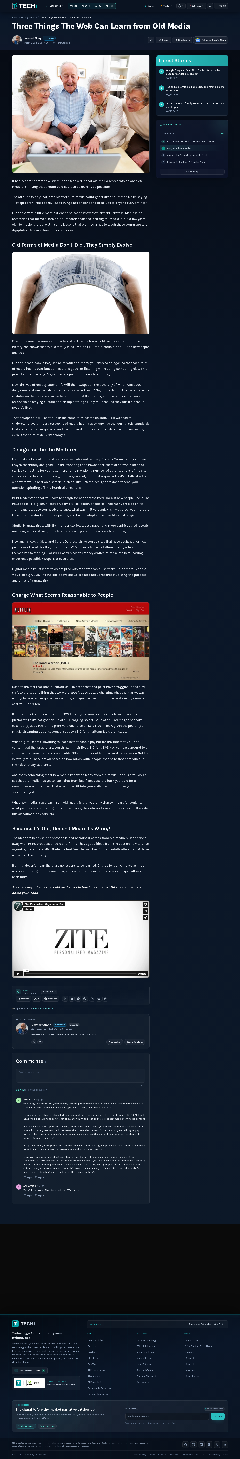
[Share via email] (99, 999)
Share (165, 40)
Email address (131, 1409)
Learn (151, 6)
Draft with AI (50, 991)
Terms (152, 1454)
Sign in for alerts (135, 1042)
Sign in (222, 6)
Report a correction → (43, 1008)
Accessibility (214, 1454)
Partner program (47, 1426)
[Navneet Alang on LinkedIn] (40, 1041)
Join (219, 1416)
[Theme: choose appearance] (181, 6)
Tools (166, 6)
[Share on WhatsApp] (85, 999)
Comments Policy (190, 1454)
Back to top (193, 171)
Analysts (86, 6)
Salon (118, 459)
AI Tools (109, 6)
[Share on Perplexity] (72, 999)
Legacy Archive (29, 17)
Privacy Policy (140, 1454)
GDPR (225, 1454)
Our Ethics (219, 1324)
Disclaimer (174, 1454)
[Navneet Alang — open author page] (17, 40)
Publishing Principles (200, 1324)
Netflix (143, 753)
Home (15, 17)
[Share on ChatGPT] (65, 999)
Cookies (162, 1454)
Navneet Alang (32, 38)
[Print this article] (105, 999)
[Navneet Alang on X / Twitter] (33, 1041)
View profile (114, 1042)
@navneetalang (38, 1029)
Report (41, 1177)
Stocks (73, 6)
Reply (29, 1177)
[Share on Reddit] (78, 999)
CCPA (203, 1454)
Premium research (26, 1426)
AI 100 (98, 6)
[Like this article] (151, 40)
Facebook (52, 998)
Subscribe (196, 6)
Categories (55, 6)
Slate (106, 459)
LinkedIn (25, 998)
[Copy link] (92, 999)
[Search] (210, 6)
